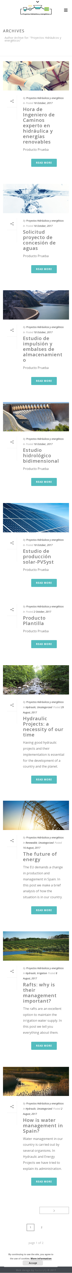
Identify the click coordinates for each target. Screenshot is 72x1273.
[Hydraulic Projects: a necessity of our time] (36, 680)
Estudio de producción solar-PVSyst (38, 556)
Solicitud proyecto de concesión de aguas (39, 239)
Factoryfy (41, 1270)
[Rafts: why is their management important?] (36, 946)
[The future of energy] (36, 815)
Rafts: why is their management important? (40, 992)
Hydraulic (31, 707)
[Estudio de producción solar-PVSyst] (36, 517)
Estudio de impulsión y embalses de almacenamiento (42, 349)
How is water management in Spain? (43, 1125)
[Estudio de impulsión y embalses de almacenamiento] (36, 305)
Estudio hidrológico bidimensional (41, 455)
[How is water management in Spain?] (36, 1081)
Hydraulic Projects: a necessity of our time (43, 726)
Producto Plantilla (34, 620)
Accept (33, 1263)
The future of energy (40, 856)
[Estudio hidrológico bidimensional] (36, 416)
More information (41, 1258)
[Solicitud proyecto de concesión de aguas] (36, 198)
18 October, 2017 (43, 103)
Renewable (31, 842)
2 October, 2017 (42, 611)
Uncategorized (44, 707)
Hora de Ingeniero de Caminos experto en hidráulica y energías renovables (39, 125)
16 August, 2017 (31, 847)
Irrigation (42, 973)
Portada (9, 51)
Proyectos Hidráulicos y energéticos (45, 98)
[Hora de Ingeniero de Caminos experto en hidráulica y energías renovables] (36, 76)
